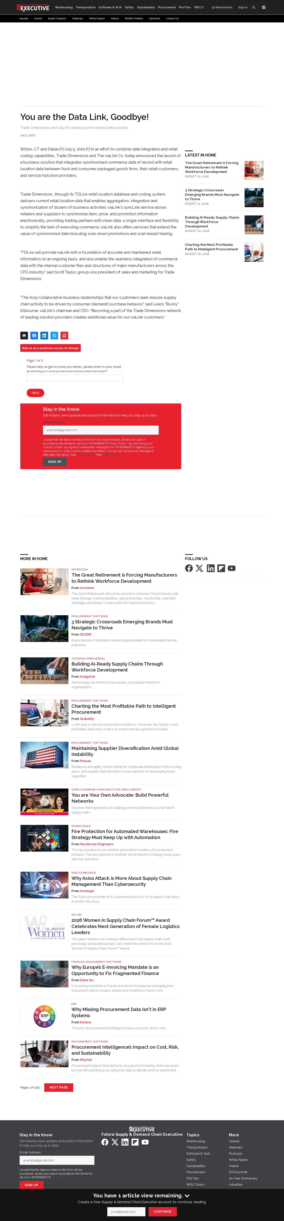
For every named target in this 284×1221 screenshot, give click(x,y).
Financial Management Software (96, 961)
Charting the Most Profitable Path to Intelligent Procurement (211, 247)
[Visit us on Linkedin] (211, 568)
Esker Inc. (87, 980)
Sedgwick (87, 676)
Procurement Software (89, 616)
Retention (79, 569)
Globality (87, 719)
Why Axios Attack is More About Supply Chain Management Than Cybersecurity (121, 881)
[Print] (24, 335)
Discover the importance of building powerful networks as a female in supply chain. (122, 810)
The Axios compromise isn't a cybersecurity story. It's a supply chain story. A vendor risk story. (125, 899)
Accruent (87, 588)
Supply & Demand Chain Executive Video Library (106, 789)
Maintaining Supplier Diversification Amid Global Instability (125, 751)
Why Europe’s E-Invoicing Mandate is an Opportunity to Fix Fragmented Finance (115, 970)
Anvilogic (87, 891)
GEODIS (86, 634)
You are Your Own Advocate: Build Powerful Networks (119, 798)
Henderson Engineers (96, 844)
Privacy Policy (111, 454)
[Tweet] (54, 335)
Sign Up (55, 462)
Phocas (85, 761)
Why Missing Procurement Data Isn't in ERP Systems (118, 1012)
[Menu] (264, 7)
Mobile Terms (85, 454)
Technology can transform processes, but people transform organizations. (115, 684)
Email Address (54, 422)
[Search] (254, 7)
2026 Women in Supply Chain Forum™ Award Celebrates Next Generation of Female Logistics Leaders (125, 926)
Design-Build (80, 826)
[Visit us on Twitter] (200, 568)
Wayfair (86, 1060)
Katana (85, 1022)
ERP (74, 1003)
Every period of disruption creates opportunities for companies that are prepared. (124, 642)
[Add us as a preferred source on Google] (64, 335)
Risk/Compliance (83, 872)
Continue (162, 1211)
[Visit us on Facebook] (189, 568)
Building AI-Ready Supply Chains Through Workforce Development (212, 221)
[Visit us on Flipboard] (221, 568)
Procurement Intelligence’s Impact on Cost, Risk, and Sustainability (125, 1050)
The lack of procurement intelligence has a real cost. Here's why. (118, 1028)
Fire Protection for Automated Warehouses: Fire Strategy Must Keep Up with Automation (124, 834)
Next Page (58, 1087)
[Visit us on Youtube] (232, 568)
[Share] (34, 335)
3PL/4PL (76, 914)
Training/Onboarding (88, 658)
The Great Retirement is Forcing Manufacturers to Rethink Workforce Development (211, 167)
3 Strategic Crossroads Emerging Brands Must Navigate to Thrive (212, 194)
